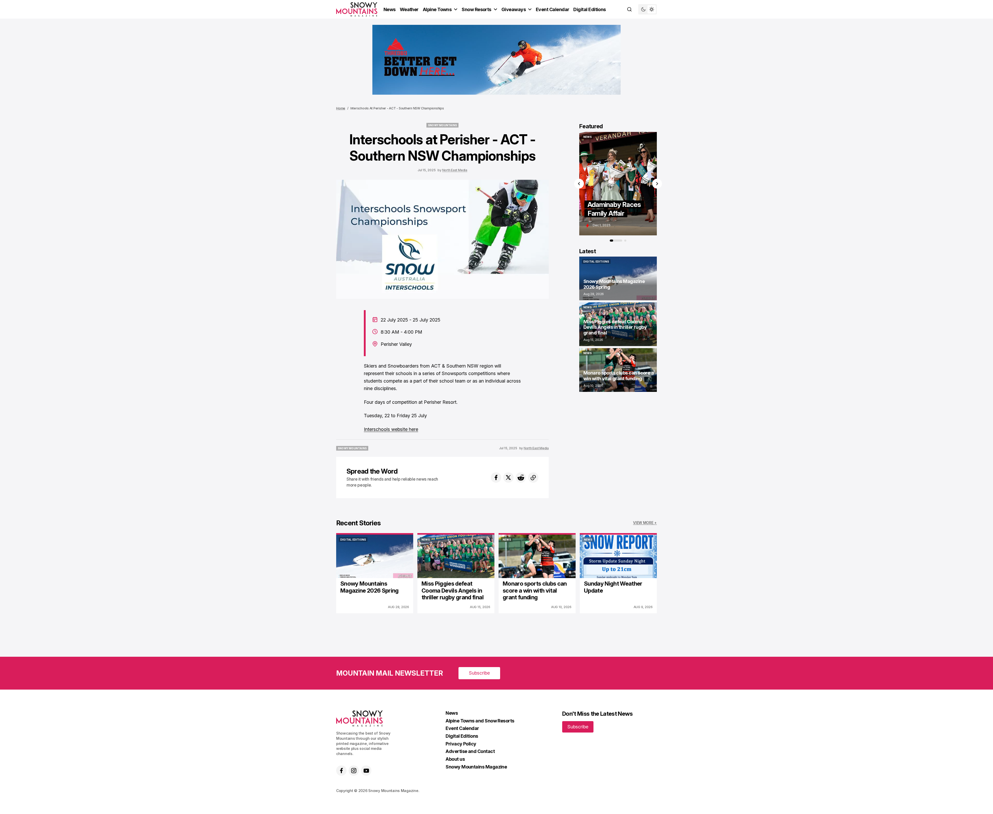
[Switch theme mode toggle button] (647, 9)
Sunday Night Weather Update (613, 587)
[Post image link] (374, 556)
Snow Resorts (476, 9)
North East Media (454, 170)
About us (455, 759)
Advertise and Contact (470, 751)
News (389, 9)
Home (340, 108)
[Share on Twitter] (508, 477)
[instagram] (354, 770)
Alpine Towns (437, 9)
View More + (645, 522)
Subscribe (479, 673)
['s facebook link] (341, 770)
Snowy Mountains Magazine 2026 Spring (369, 587)
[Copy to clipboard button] (533, 477)
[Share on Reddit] (521, 477)
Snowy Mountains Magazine (476, 767)
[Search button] (629, 9)
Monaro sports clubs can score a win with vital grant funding (535, 590)
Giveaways (513, 9)
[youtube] (366, 770)
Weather (409, 9)
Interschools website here (391, 429)
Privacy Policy (461, 743)
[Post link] (618, 278)
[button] (579, 184)
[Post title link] (629, 183)
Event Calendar (552, 9)
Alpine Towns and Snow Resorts (480, 720)
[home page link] (356, 9)
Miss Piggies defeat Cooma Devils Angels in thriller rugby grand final (453, 590)
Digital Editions (589, 9)
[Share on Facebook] (496, 477)
